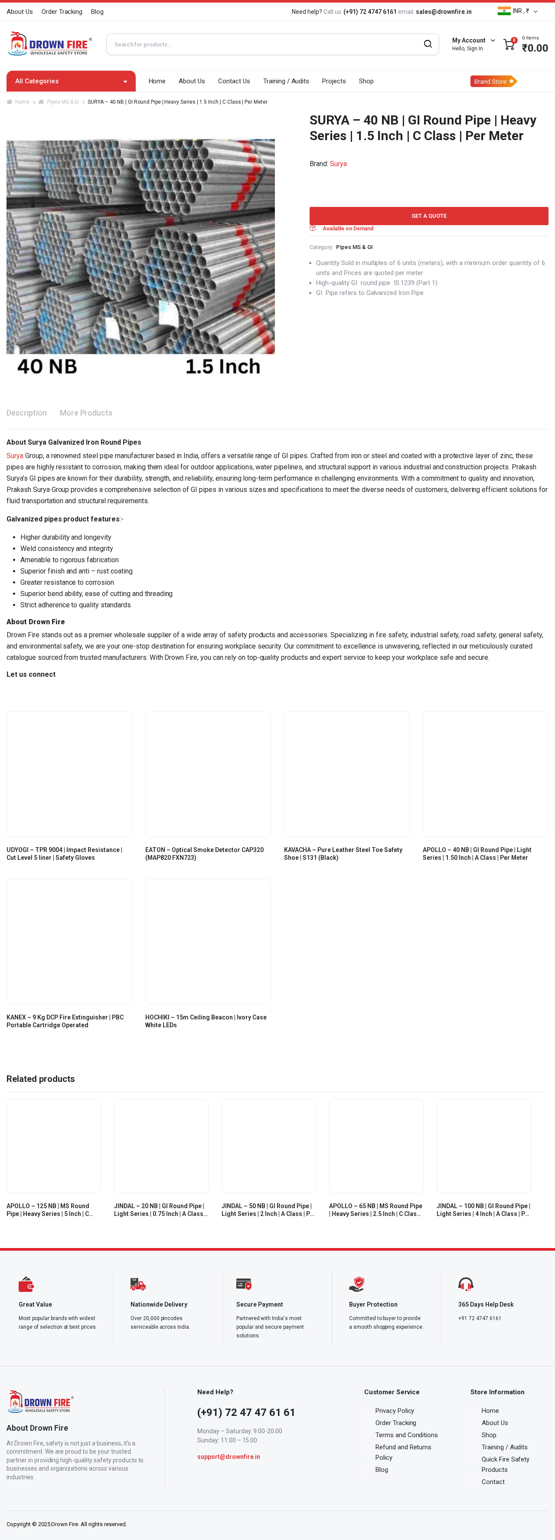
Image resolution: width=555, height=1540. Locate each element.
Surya (338, 164)
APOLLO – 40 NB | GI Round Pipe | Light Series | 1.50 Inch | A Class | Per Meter (477, 853)
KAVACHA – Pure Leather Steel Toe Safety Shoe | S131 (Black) (343, 853)
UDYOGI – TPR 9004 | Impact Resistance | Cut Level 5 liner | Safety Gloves (64, 853)
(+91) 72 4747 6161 (370, 11)
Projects (334, 81)
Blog (97, 12)
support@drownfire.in (228, 1456)
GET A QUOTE (429, 216)
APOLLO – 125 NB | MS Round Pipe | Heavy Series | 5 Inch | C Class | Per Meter (48, 1210)
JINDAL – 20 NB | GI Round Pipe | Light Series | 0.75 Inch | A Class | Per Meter (160, 1210)
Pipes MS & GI (63, 102)
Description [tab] (27, 412)
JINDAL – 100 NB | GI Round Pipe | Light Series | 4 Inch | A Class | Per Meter (484, 1210)
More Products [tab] (86, 412)
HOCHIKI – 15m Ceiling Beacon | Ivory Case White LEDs (206, 1021)
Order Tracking (62, 12)
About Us (20, 12)
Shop (366, 81)
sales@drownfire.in (444, 11)
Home (157, 81)
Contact (493, 1482)
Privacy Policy (395, 1411)
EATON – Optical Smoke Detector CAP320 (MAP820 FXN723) (204, 853)
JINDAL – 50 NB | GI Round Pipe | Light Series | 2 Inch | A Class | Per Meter (269, 1210)
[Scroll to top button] (535, 1520)
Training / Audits (286, 81)
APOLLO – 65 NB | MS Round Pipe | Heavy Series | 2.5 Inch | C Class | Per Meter (376, 1210)
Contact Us (234, 81)
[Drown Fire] (50, 44)
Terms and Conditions (406, 1435)
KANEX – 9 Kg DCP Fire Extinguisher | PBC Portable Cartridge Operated (65, 1021)
